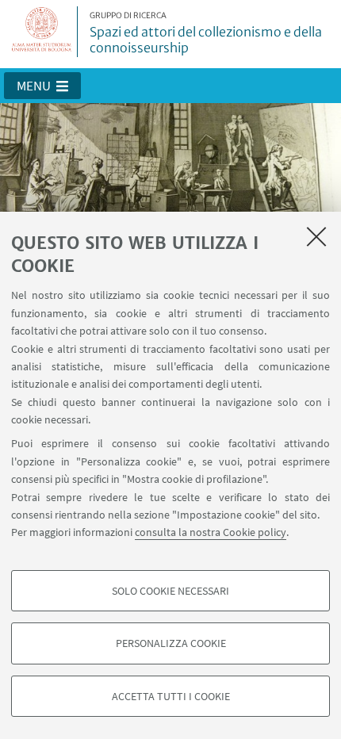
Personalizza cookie (171, 643)
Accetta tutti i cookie (171, 696)
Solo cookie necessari (170, 591)
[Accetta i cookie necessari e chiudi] (316, 236)
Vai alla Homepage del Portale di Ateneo (42, 31)
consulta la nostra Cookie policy (210, 532)
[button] (42, 85)
